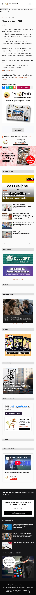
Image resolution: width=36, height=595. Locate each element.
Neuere (6, 244)
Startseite (4, 18)
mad (3, 70)
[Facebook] (3, 87)
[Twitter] (7, 87)
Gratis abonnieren (18, 513)
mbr (9, 70)
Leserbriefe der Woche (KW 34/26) (23, 542)
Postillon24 (29, 587)
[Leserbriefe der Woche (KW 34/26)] (7, 545)
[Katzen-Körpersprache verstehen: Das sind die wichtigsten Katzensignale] (7, 527)
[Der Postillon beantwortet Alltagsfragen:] (7, 216)
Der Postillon (18, 590)
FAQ (9, 585)
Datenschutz (24, 585)
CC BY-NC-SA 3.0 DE (12, 592)
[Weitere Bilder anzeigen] (18, 324)
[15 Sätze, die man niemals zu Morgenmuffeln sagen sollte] (7, 234)
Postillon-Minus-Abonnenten (19, 406)
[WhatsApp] (11, 87)
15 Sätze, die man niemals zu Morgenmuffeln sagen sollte (21, 232)
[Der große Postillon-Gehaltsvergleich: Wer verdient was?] (7, 207)
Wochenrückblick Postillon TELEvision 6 (17, 472)
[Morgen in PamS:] (7, 536)
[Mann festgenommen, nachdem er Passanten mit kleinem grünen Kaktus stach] (7, 225)
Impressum (15, 585)
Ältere (30, 244)
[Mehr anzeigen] (31, 87)
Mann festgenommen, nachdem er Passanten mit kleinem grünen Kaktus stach (23, 224)
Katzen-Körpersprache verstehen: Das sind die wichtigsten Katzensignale (23, 526)
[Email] (14, 87)
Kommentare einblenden (18, 129)
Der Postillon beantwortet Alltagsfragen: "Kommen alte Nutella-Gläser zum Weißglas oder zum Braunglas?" (23, 216)
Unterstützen (21, 587)
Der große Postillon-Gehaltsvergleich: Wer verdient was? (22, 206)
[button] (2, 3)
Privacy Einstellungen (9, 587)
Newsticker (12, 18)
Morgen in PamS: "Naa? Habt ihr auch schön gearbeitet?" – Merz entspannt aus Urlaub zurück (22, 535)
